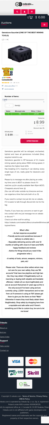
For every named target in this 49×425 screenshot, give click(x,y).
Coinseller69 (7, 80)
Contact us (4, 350)
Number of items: (12, 96)
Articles (3, 332)
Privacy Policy (41, 396)
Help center (4, 346)
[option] (19, 53)
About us (3, 328)
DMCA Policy (24, 399)
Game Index (4, 337)
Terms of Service (28, 396)
